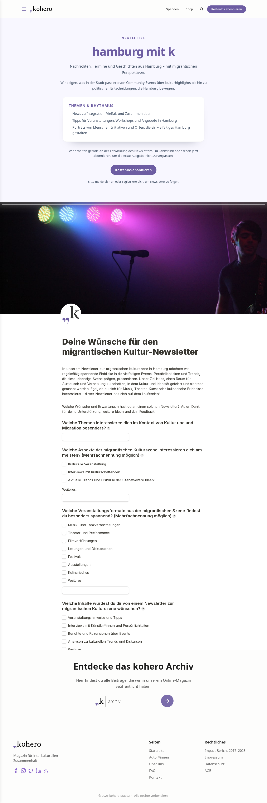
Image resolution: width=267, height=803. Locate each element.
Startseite (156, 750)
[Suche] (201, 9)
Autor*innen (159, 757)
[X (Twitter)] (30, 770)
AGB (208, 770)
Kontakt (155, 777)
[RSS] (45, 770)
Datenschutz (215, 764)
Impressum (214, 757)
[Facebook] (15, 770)
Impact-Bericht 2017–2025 (225, 750)
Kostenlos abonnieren (133, 170)
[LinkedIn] (38, 770)
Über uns (156, 764)
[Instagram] (23, 770)
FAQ (152, 770)
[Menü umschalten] (24, 9)
